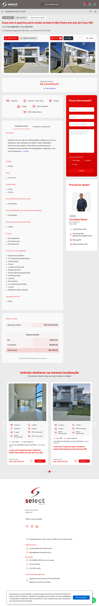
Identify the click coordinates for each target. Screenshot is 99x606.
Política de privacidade (33, 519)
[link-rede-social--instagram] (27, 526)
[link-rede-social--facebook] (32, 526)
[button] (91, 57)
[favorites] (90, 11)
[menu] (95, 4)
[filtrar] (90, 4)
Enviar (81, 171)
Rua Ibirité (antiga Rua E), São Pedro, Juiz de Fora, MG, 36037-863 (27, 31)
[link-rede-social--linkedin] (37, 526)
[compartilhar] (95, 11)
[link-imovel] (27, 402)
